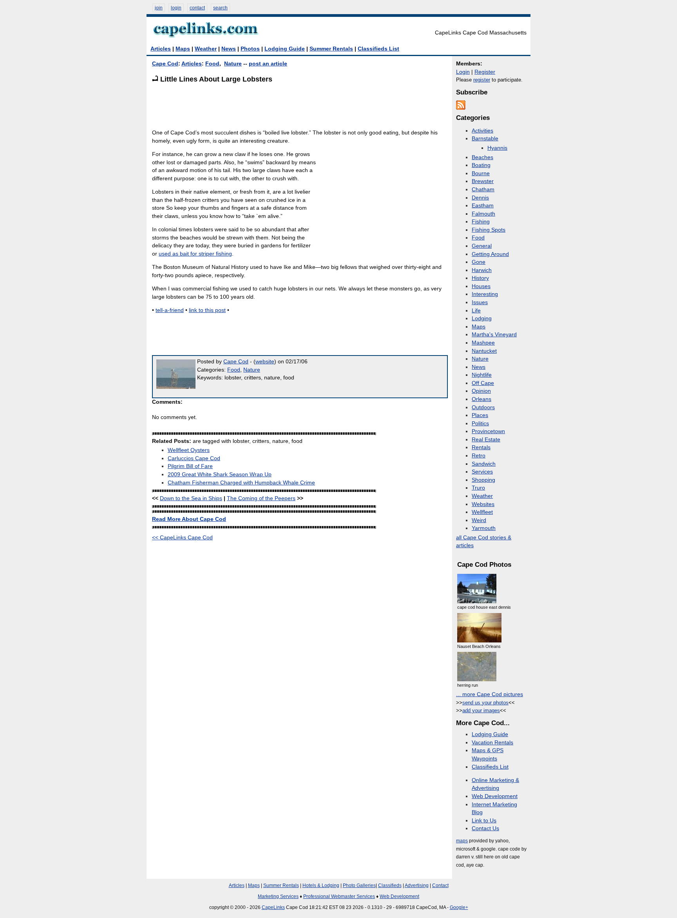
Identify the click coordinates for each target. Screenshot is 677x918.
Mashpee (483, 343)
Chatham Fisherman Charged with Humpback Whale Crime (241, 483)
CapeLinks (273, 907)
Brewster (483, 181)
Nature (233, 64)
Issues (480, 302)
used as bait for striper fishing (195, 254)
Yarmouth (484, 528)
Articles (160, 49)
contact (197, 8)
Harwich (482, 270)
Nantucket (484, 351)
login (176, 8)
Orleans (481, 399)
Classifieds (390, 885)
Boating (481, 165)
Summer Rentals (331, 49)
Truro (478, 488)
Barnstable (485, 139)
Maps (183, 49)
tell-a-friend (170, 310)
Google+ (459, 907)
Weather (206, 49)
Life (476, 311)
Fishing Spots (488, 230)
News (228, 49)
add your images (481, 710)
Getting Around (490, 254)
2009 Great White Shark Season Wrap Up (220, 474)
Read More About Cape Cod (189, 519)
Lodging (482, 318)
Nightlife (482, 375)
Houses (481, 286)
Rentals (481, 447)
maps (462, 841)
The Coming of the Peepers (261, 498)
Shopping (483, 480)
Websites (483, 504)
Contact (440, 885)
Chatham (483, 189)
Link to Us (484, 821)
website (264, 362)
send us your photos (485, 703)
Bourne (481, 173)
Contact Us (485, 828)
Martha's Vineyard (494, 334)
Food (212, 64)
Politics (480, 423)
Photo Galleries (359, 885)
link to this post (207, 310)
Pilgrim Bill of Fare (190, 466)
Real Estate (486, 440)
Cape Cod (165, 64)
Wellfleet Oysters (189, 450)
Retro (478, 456)
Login (463, 72)
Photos (250, 49)
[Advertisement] (294, 105)
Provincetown (488, 431)
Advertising (417, 885)
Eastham (483, 206)
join (159, 8)
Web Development (495, 796)
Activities (482, 131)
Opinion (481, 391)
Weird (479, 520)
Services (482, 472)
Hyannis (497, 148)
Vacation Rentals (492, 743)
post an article (268, 64)
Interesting (485, 294)
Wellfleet (482, 512)
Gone (478, 262)
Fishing (481, 222)
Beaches (482, 157)
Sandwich (484, 464)
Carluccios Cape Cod (194, 458)
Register (484, 72)
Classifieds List (378, 49)
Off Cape (483, 383)
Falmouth (483, 214)
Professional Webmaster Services (339, 896)
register (481, 80)
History (480, 278)
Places (480, 415)
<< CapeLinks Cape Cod (182, 538)
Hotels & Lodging (320, 885)
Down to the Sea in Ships (191, 498)
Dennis (480, 198)
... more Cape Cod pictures (489, 694)
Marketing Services (278, 896)
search (220, 8)
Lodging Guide (284, 49)
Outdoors (483, 407)
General (482, 246)
